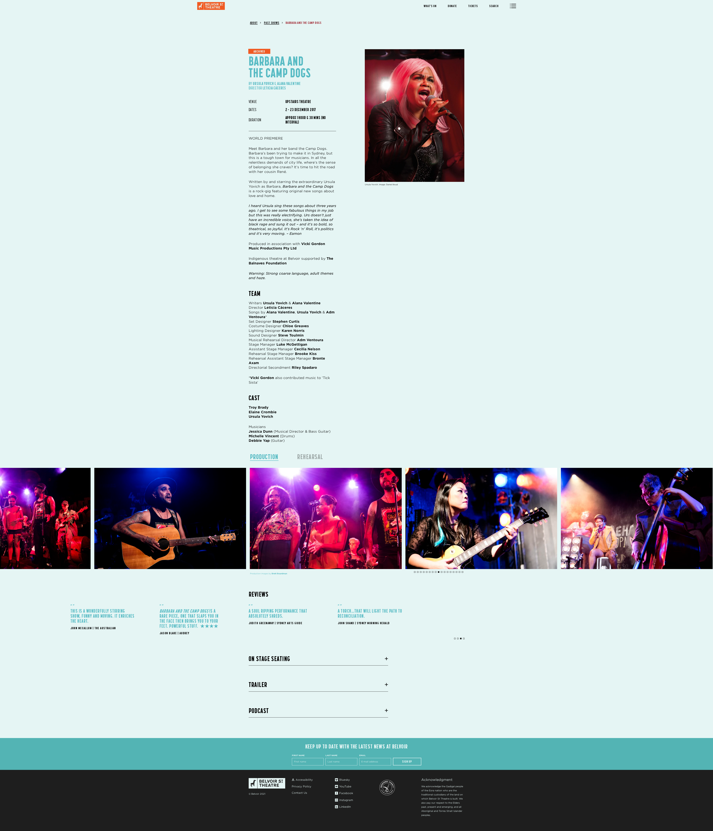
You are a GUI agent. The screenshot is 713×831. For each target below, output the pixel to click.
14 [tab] (453, 572)
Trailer (258, 684)
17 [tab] (462, 572)
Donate (452, 6)
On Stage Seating (269, 658)
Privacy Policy (301, 786)
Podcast (259, 710)
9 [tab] (438, 572)
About (254, 23)
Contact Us (299, 792)
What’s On (430, 6)
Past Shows (271, 23)
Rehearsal (310, 456)
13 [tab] (450, 572)
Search (493, 6)
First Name (298, 755)
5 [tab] (426, 572)
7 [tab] (432, 572)
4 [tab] (423, 572)
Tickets (473, 6)
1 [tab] (414, 572)
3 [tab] (420, 572)
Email (362, 755)
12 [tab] (447, 572)
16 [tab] (459, 572)
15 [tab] (456, 572)
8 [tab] (435, 572)
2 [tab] (417, 572)
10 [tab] (441, 572)
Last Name (331, 755)
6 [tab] (429, 572)
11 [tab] (444, 572)
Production (264, 456)
